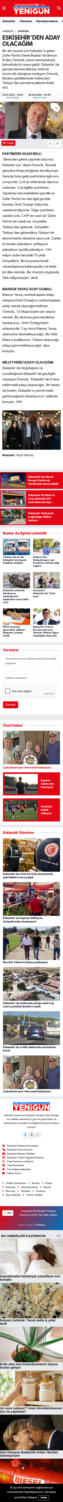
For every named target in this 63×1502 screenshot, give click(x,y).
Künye (48, 1183)
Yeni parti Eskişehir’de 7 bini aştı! (44, 593)
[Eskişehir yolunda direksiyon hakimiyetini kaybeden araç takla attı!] (16, 580)
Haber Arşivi (14, 1173)
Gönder (10, 704)
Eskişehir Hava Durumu (20, 1149)
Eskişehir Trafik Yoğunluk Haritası (25, 1157)
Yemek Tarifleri (34, 1195)
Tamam (43, 1498)
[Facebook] (25, 1135)
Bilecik (47, 1187)
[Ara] (59, 8)
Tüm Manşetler (15, 1165)
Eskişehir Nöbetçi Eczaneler (22, 1145)
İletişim (36, 1183)
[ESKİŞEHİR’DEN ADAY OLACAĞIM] (31, 120)
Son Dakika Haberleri (19, 1169)
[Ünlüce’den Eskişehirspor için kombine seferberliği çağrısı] (46, 546)
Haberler (7, 31)
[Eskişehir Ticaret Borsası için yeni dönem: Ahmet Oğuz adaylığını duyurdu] (46, 616)
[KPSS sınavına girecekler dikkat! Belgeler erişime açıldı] (16, 616)
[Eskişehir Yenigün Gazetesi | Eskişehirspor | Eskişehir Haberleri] (31, 9)
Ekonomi (10, 1191)
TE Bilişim (40, 1225)
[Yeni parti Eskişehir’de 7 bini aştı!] (46, 580)
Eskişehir (9, 21)
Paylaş (10, 143)
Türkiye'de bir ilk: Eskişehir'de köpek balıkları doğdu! (14, 560)
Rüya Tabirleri (13, 1195)
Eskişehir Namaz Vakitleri (21, 1153)
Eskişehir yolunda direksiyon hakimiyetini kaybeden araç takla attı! (16, 596)
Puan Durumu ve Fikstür (20, 1161)
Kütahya (40, 1191)
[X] (31, 1135)
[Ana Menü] (4, 8)
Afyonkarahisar (47, 21)
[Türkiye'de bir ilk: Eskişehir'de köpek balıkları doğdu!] (16, 546)
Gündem (25, 21)
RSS (9, 1213)
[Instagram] (38, 1135)
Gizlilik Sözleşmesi (16, 1183)
